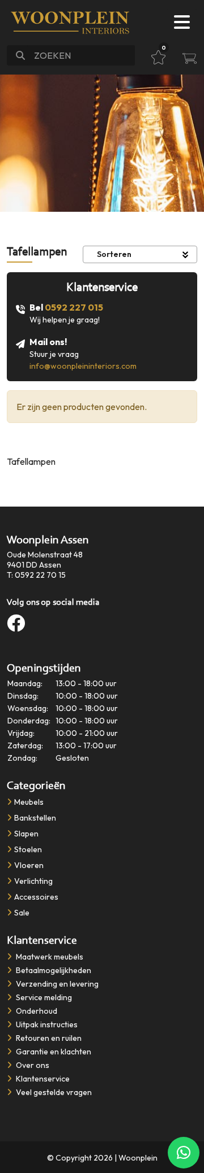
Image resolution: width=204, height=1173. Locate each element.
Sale (21, 913)
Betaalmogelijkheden (52, 970)
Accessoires (36, 897)
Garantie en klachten (52, 1051)
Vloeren (29, 865)
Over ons (31, 1065)
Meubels (29, 802)
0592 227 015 (74, 307)
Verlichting (33, 881)
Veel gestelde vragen (53, 1092)
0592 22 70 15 (40, 575)
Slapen (26, 833)
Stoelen (28, 849)
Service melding (43, 997)
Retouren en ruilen (48, 1038)
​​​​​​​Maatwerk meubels (48, 957)
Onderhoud (35, 1011)
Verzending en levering (56, 984)
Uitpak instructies (46, 1024)
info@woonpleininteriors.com (83, 366)
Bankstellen (35, 818)
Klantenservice (42, 1079)
